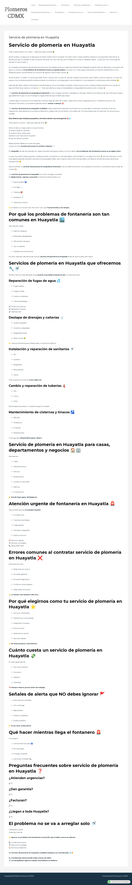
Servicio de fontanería (96, 12)
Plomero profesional (82, 5)
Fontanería (59, 12)
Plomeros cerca (101, 5)
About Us (113, 12)
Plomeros (65, 5)
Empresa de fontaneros (40, 12)
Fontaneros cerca (75, 12)
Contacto (35, 19)
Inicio (33, 5)
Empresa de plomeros (47, 5)
